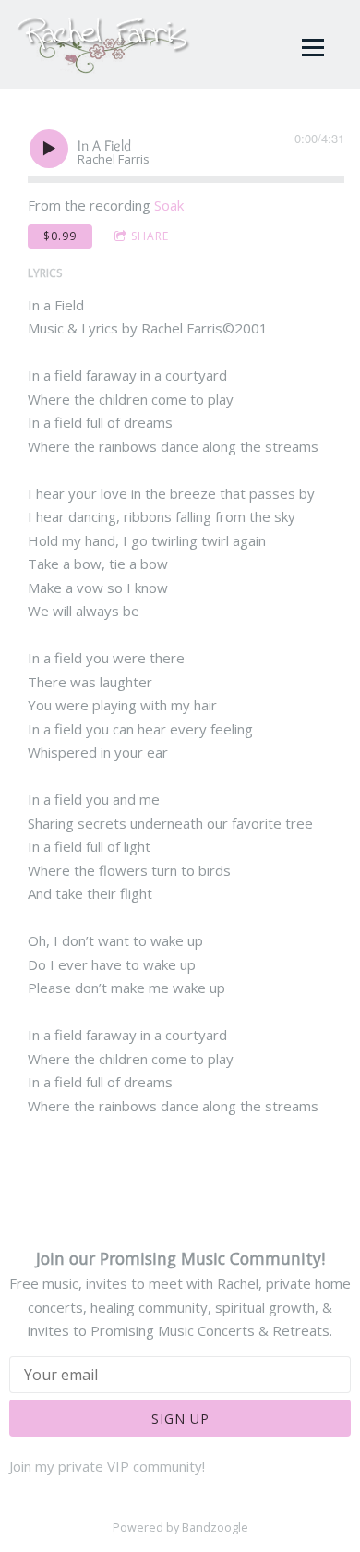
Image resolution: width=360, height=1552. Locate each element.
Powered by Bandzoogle (180, 1527)
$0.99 (60, 236)
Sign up (180, 1418)
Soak (169, 205)
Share (150, 236)
